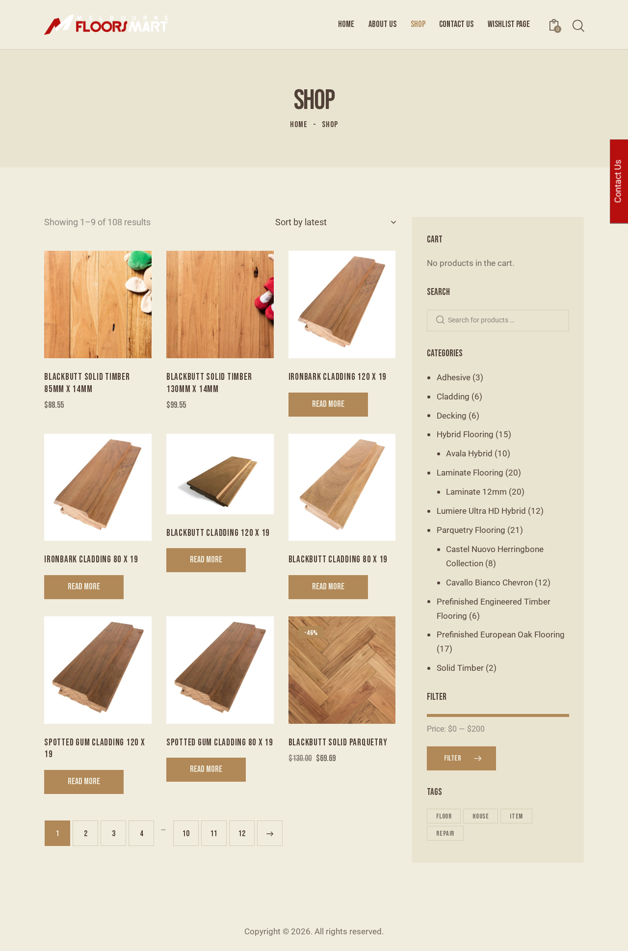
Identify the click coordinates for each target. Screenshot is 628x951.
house (480, 816)
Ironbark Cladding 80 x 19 (91, 559)
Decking (452, 416)
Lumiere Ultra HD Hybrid (481, 511)
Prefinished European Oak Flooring (501, 634)
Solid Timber (460, 668)
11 (213, 834)
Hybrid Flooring (465, 434)
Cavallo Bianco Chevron (489, 582)
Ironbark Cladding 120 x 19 (337, 377)
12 (241, 834)
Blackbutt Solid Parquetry (338, 742)
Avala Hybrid (469, 453)
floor (443, 816)
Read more (328, 404)
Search (440, 320)
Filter (452, 758)
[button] (70, 304)
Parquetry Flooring (471, 530)
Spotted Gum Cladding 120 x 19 (94, 749)
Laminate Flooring (470, 472)
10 (186, 834)
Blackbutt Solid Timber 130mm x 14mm (209, 383)
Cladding (453, 396)
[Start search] (578, 26)
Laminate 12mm (476, 492)
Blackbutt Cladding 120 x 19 (218, 533)
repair (445, 833)
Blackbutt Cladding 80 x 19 (338, 559)
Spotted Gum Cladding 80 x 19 (219, 742)
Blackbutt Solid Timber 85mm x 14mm (87, 383)
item (516, 816)
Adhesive (454, 377)
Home (299, 125)
